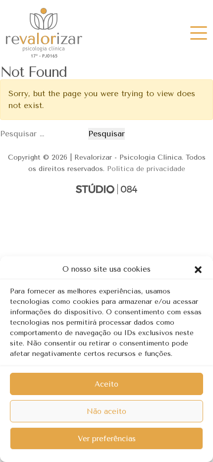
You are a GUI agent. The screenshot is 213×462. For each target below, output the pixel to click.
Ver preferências (107, 438)
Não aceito (106, 411)
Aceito (106, 384)
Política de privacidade (146, 169)
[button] (198, 269)
